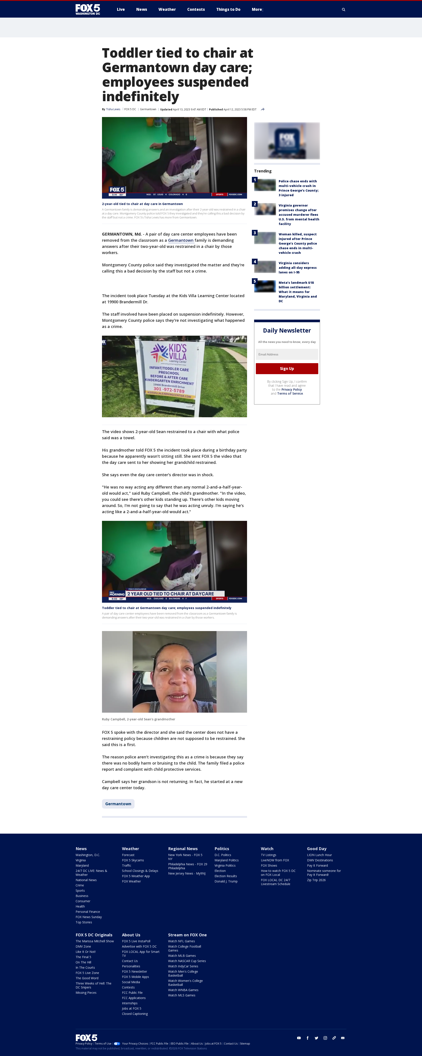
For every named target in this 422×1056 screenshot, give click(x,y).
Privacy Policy (292, 389)
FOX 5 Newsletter (134, 971)
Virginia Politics (225, 865)
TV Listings (268, 855)
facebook (307, 1037)
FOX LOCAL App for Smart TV (141, 954)
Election (220, 871)
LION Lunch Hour (319, 855)
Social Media (131, 982)
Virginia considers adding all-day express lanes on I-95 (298, 267)
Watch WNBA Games (183, 990)
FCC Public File (132, 992)
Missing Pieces (86, 992)
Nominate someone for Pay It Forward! (324, 873)
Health (80, 906)
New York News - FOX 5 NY (185, 857)
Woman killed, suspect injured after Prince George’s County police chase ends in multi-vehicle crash (298, 243)
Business (82, 896)
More (257, 9)
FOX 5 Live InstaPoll (136, 941)
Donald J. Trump (226, 881)
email (342, 1037)
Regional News (183, 848)
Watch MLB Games (182, 956)
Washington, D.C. (88, 855)
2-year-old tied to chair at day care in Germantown (142, 204)
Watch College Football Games (184, 948)
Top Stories (84, 922)
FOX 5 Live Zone (87, 973)
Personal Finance (88, 912)
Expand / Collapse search (343, 9)
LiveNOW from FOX (275, 860)
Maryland (82, 865)
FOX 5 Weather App (136, 876)
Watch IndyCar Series (183, 966)
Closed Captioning (135, 1014)
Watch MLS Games (181, 995)
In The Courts (85, 967)
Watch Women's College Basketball (185, 983)
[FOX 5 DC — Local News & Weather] (90, 9)
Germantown (148, 109)
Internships (130, 1003)
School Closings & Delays (140, 871)
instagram (325, 1037)
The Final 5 (83, 957)
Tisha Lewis (113, 109)
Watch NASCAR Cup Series (187, 961)
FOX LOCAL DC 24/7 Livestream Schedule (275, 882)
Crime (80, 885)
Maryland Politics (227, 860)
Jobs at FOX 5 (131, 1008)
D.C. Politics (223, 855)
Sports (80, 890)
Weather (130, 848)
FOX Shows (269, 865)
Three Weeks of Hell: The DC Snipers (93, 985)
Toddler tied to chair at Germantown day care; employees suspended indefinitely (166, 608)
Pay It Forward (317, 865)
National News (86, 880)
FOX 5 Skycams (133, 860)
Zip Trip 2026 (316, 880)
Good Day (316, 848)
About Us (131, 934)
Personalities (131, 966)
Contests (128, 987)
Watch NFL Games (181, 941)
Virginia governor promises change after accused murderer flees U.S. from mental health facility (299, 214)
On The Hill (83, 962)
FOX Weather (131, 881)
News (81, 848)
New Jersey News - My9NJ (187, 873)
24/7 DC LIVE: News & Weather (91, 873)
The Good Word (87, 978)
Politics (222, 848)
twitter (316, 1037)
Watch (267, 848)
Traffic (126, 865)
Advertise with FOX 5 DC (139, 946)
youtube (298, 1037)
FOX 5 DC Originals (94, 934)
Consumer (83, 901)
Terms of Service (290, 393)
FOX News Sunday (89, 917)
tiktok (334, 1037)
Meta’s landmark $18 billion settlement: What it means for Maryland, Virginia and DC (298, 291)
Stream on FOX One (187, 934)
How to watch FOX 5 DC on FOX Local (278, 873)
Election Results (226, 876)
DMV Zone (83, 946)
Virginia (81, 860)
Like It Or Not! (86, 952)
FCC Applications (134, 998)
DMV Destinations (320, 860)
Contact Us (130, 961)
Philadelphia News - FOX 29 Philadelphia (187, 866)
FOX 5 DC (130, 109)
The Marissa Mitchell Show (95, 941)
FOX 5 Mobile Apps (135, 977)
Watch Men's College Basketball (183, 973)
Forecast (128, 855)
